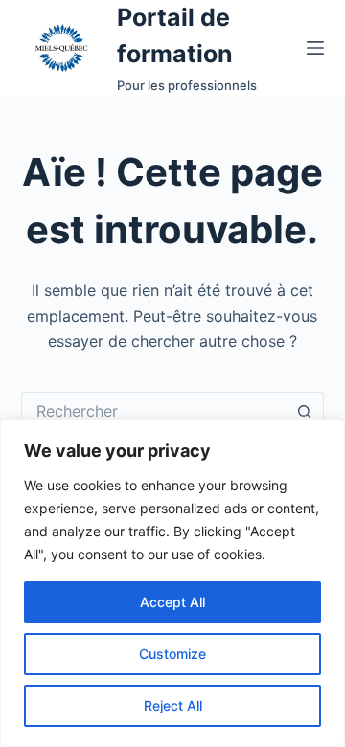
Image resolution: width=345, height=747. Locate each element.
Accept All (172, 602)
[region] (172, 583)
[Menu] (315, 48)
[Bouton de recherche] (305, 411)
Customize (172, 653)
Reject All (173, 705)
